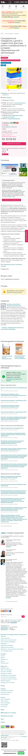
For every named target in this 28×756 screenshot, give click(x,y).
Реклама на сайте (4, 663)
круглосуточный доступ (19, 102)
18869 (3, 533)
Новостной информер (5, 702)
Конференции (4, 643)
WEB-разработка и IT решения (8, 712)
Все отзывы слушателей (11, 601)
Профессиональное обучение (7, 647)
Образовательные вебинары (7, 645)
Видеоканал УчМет (5, 668)
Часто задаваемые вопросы (7, 650)
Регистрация (24, 8)
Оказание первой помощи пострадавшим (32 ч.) (12, 428)
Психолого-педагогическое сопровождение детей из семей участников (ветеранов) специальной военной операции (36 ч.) (13, 434)
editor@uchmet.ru (4, 628)
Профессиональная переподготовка (8, 640)
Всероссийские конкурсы (6, 692)
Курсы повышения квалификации (8, 641)
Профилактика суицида (17, 115)
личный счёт (18, 190)
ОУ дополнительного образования (8, 677)
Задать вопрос (26, 236)
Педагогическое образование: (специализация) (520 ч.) (14, 400)
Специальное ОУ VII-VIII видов (7, 682)
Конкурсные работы (5, 694)
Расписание (3, 636)
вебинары (9, 97)
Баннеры (3, 661)
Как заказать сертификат (6, 671)
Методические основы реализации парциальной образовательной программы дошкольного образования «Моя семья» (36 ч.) (12, 442)
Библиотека (4, 666)
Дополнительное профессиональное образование (14, 634)
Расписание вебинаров (6, 526)
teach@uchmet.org (5, 626)
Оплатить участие (15, 143)
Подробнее (16, 17)
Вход (16, 8)
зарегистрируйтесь (17, 292)
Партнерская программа (7, 715)
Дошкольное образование (6, 669)
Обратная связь (4, 659)
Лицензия (4, 93)
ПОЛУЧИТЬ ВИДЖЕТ (6, 62)
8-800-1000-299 (20, 2)
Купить (5, 154)
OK (23, 616)
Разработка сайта (4, 737)
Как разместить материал (6, 673)
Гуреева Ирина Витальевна (13, 118)
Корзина (9, 8)
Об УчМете (3, 654)
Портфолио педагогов (5, 680)
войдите (9, 292)
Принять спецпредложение (12, 200)
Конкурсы (3, 688)
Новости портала (4, 701)
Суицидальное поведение (8, 117)
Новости (3, 697)
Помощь (3, 685)
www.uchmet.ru (24, 736)
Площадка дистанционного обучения (9, 678)
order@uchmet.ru (4, 629)
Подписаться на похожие (11, 60)
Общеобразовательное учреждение (8, 675)
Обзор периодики (4, 704)
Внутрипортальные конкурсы (7, 690)
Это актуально (4, 706)
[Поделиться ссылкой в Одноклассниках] (5, 65)
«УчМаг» (4, 183)
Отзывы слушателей (5, 638)
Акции (2, 719)
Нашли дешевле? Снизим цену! (9, 126)
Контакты (3, 655)
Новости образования (5, 699)
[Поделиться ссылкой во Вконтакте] (2, 65)
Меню (2, 8)
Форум (2, 709)
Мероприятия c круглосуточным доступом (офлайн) (12, 649)
